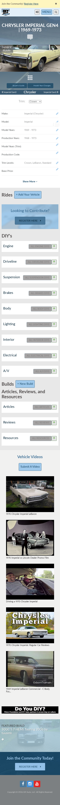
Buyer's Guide (18, 86)
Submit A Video (30, 466)
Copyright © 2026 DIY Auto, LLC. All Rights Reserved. (30, 792)
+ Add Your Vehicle (28, 194)
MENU (46, 12)
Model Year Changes (42, 86)
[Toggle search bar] (56, 12)
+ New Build (25, 383)
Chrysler (30, 92)
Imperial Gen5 (50, 92)
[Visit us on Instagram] (30, 784)
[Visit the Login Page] (38, 12)
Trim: (22, 101)
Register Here (28, 220)
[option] (30, 735)
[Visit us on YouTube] (37, 784)
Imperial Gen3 (9, 92)
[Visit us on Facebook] (23, 784)
